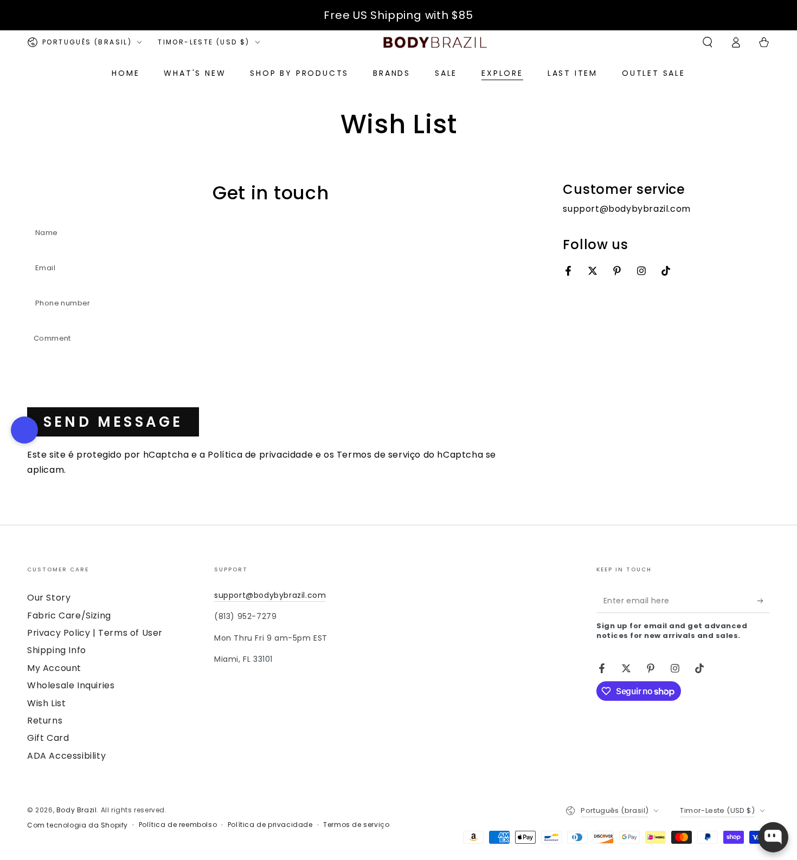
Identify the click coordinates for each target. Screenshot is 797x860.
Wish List (46, 703)
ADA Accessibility (66, 756)
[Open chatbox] (773, 837)
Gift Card (48, 738)
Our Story (48, 597)
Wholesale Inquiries (70, 685)
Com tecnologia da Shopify (77, 825)
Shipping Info (56, 650)
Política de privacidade (260, 454)
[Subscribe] (763, 601)
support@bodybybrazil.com (270, 595)
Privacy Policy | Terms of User (95, 633)
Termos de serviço (379, 454)
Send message (113, 422)
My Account (54, 668)
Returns (44, 720)
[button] (707, 42)
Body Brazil (76, 810)
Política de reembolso (178, 824)
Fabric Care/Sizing (69, 615)
